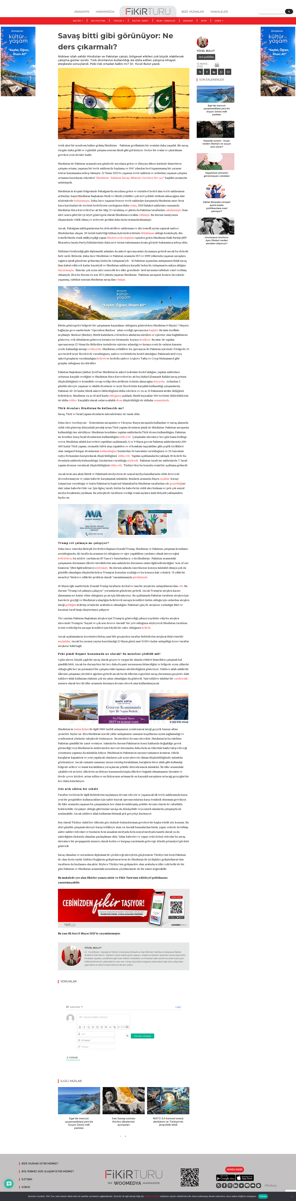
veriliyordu (94, 349)
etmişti (120, 279)
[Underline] (88, 1027)
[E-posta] (228, 72)
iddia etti (125, 437)
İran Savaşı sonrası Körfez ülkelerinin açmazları (123, 1121)
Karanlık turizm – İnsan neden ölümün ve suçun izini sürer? (216, 143)
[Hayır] (292, 1196)
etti (181, 586)
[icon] (218, 1185)
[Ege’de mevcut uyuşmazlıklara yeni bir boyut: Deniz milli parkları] (79, 1100)
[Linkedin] (214, 72)
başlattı (153, 330)
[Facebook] (207, 72)
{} (118, 1027)
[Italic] (84, 1027)
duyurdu (158, 381)
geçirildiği (176, 483)
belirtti (101, 358)
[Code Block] (110, 1027)
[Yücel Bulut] (71, 956)
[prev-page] (121, 1136)
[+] (123, 1027)
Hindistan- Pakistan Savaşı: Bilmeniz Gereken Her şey (130, 178)
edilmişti (144, 215)
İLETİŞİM (27, 1179)
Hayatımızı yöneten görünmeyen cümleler (217, 174)
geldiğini (70, 605)
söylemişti (101, 568)
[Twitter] (200, 72)
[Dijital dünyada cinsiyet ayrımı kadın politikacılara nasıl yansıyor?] (215, 190)
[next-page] (125, 1136)
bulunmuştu (82, 200)
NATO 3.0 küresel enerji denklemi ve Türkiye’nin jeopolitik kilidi (168, 1121)
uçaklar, (165, 478)
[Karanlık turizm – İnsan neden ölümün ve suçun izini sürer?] (215, 129)
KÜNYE (26, 1187)
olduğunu (115, 395)
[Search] (289, 11)
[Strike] (93, 1027)
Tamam (263, 1196)
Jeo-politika (206, 57)
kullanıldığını (108, 451)
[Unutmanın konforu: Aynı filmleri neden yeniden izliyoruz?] (215, 226)
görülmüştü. (140, 577)
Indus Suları (81, 729)
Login (178, 1007)
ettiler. (73, 400)
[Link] (114, 1027)
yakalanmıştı (173, 210)
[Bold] (80, 1027)
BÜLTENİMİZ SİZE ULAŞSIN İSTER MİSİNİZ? (48, 1171)
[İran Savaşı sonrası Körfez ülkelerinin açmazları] (124, 1100)
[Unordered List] (101, 1027)
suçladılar (64, 641)
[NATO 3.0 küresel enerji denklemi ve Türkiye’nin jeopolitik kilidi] (168, 1100)
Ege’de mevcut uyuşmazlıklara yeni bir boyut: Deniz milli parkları (79, 1123)
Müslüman (147, 233)
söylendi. (133, 460)
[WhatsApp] (221, 72)
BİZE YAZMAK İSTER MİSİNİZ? (40, 1163)
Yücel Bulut (93, 948)
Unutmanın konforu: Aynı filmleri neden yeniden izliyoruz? (217, 240)
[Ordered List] (97, 1027)
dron (119, 400)
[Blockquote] (106, 1027)
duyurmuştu (66, 270)
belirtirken (65, 558)
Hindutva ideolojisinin (121, 237)
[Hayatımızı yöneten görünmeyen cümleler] (215, 161)
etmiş (133, 205)
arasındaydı (161, 400)
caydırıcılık (181, 678)
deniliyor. (145, 339)
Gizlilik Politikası (152, 1196)
